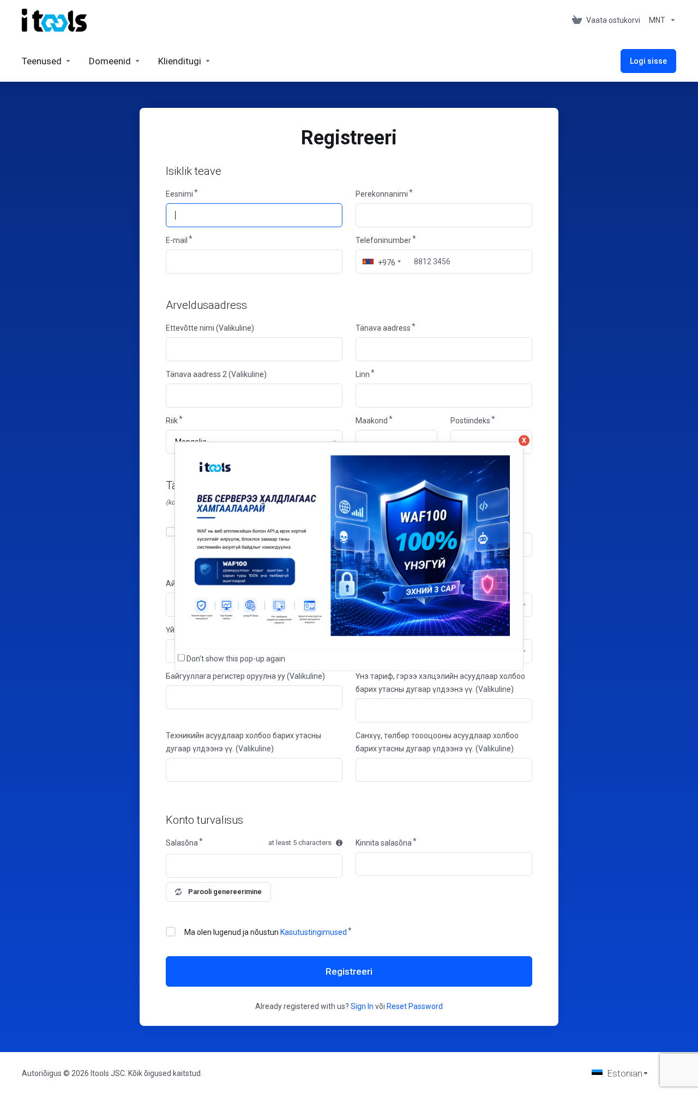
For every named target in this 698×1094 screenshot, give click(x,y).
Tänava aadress (383, 328)
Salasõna (182, 842)
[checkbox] (171, 532)
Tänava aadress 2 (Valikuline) (216, 374)
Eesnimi (179, 194)
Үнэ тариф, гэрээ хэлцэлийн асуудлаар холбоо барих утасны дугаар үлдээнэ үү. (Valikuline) (440, 683)
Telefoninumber (383, 240)
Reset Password (415, 1006)
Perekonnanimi (382, 194)
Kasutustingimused (313, 932)
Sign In (362, 1006)
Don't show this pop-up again (235, 658)
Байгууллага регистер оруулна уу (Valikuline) (245, 676)
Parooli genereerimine (225, 892)
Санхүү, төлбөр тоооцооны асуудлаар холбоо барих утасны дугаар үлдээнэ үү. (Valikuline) (437, 742)
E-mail (177, 240)
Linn (363, 374)
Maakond (372, 420)
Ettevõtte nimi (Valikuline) (210, 328)
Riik (172, 420)
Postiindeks (470, 420)
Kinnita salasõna (384, 842)
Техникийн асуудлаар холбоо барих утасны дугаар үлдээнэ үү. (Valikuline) (243, 742)
